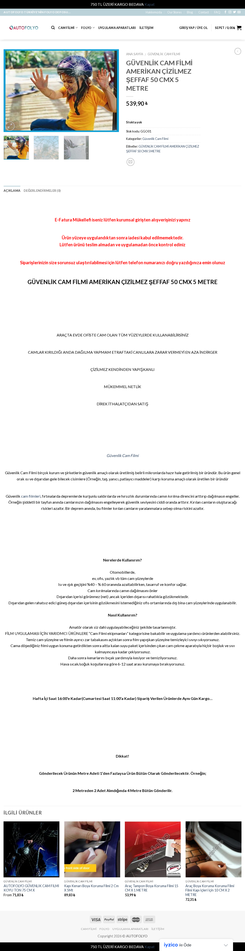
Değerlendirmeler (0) (42, 190)
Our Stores (174, 12)
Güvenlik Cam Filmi (164, 54)
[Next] (110, 90)
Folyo (86, 28)
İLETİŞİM (146, 28)
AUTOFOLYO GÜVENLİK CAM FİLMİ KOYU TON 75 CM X (31, 888)
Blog (190, 12)
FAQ (217, 12)
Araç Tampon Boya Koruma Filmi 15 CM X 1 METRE (151, 888)
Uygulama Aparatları (117, 28)
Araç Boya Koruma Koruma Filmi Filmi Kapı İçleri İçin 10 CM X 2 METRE (209, 890)
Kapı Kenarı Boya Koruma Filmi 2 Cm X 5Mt (91, 888)
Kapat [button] (150, 4)
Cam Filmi (66, 28)
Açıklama (12, 190)
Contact (203, 12)
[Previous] (12, 90)
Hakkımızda (154, 12)
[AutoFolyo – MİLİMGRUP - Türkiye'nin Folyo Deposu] (24, 27)
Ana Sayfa (134, 54)
